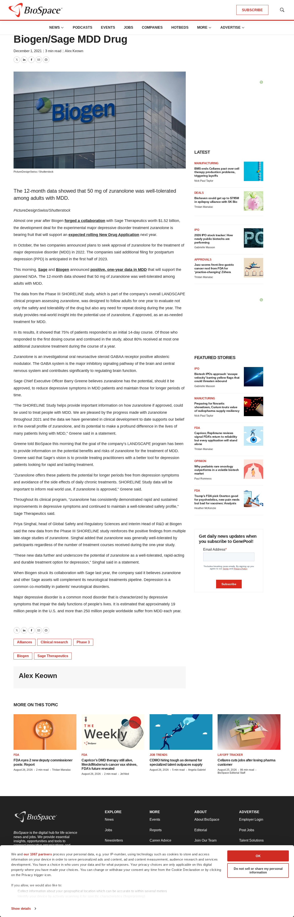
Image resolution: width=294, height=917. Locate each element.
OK (258, 856)
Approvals (203, 259)
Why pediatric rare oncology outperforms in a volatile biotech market (216, 470)
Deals (199, 192)
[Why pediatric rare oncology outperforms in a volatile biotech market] (253, 469)
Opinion (200, 461)
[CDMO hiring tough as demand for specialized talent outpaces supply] (181, 732)
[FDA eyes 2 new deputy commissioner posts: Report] (45, 732)
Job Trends (158, 754)
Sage (42, 269)
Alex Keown (74, 51)
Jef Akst (124, 773)
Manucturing (204, 398)
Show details (21, 908)
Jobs (128, 27)
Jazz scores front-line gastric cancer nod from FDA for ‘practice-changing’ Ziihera (214, 268)
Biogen (62, 269)
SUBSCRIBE (252, 10)
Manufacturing (206, 163)
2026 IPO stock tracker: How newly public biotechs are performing (213, 238)
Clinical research (54, 642)
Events (108, 27)
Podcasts (82, 27)
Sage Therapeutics (52, 656)
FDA (197, 428)
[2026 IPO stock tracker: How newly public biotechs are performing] (253, 238)
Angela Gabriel (197, 769)
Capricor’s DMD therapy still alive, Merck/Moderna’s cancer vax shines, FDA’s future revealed (109, 764)
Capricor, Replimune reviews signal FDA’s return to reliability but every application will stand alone (215, 438)
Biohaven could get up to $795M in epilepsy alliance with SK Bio (216, 199)
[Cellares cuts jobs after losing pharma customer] (249, 732)
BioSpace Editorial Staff (231, 772)
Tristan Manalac (203, 206)
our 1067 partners (38, 854)
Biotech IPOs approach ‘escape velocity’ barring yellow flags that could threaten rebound (217, 377)
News (54, 27)
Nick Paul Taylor (203, 180)
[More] (62, 27)
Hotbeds (180, 27)
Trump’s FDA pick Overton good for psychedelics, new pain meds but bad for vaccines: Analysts (217, 499)
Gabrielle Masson (204, 247)
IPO (196, 229)
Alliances (24, 642)
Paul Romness (203, 478)
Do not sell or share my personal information (258, 870)
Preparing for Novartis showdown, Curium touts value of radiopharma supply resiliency (216, 407)
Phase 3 (83, 642)
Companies (152, 27)
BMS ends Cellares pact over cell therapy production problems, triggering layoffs (216, 172)
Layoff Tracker (230, 754)
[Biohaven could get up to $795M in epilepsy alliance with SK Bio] (253, 201)
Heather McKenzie (205, 508)
